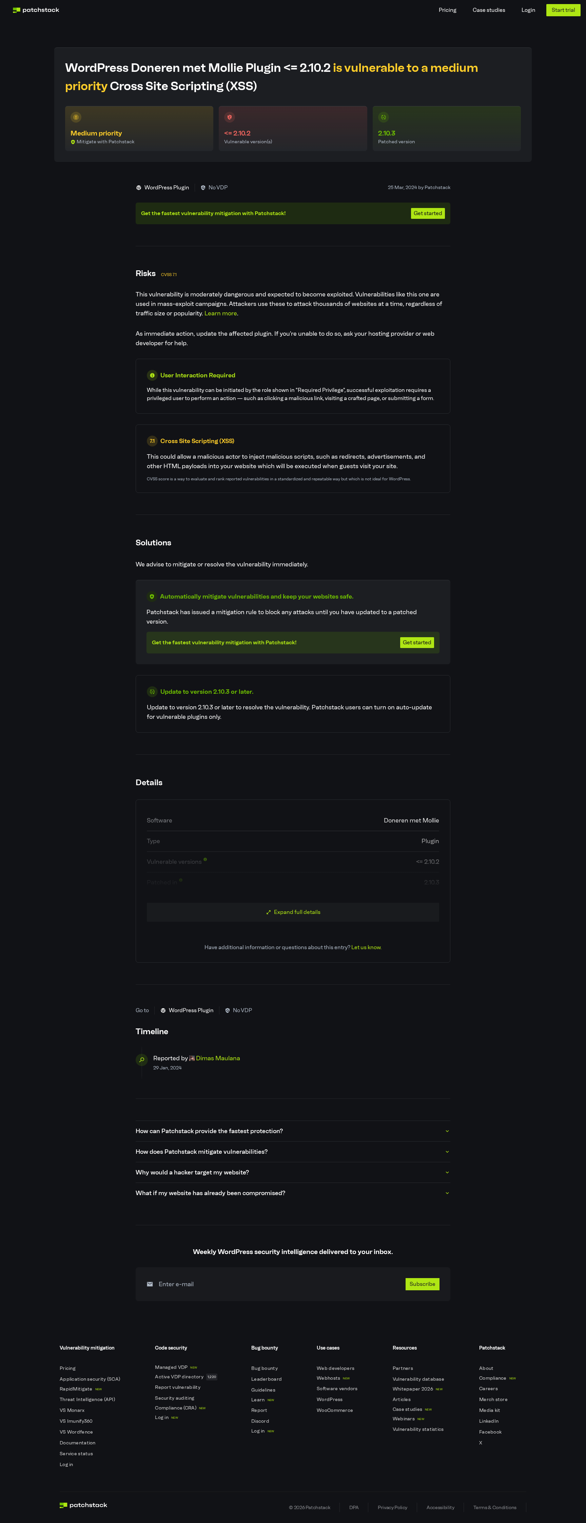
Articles (402, 1399)
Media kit (490, 1410)
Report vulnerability (178, 1387)
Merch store (494, 1399)
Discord (260, 1421)
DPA (353, 1507)
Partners (403, 1368)
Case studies (489, 10)
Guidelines (263, 1390)
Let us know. (366, 947)
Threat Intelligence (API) (88, 1399)
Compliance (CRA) (180, 1408)
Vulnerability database (419, 1379)
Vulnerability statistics (419, 1429)
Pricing (447, 10)
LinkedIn (489, 1421)
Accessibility (440, 1507)
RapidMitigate (81, 1389)
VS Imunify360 (77, 1421)
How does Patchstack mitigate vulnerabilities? (202, 1151)
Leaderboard (267, 1379)
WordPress (330, 1399)
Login (528, 10)
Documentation (78, 1443)
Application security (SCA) (90, 1379)
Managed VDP (176, 1367)
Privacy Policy (392, 1507)
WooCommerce (335, 1410)
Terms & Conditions (494, 1507)
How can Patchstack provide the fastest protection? (209, 1131)
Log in (67, 1464)
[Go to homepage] (84, 1507)
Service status (77, 1454)
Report (260, 1410)
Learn (262, 1400)
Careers (489, 1389)
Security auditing (175, 1398)
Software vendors (338, 1389)
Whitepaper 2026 (418, 1389)
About (487, 1368)
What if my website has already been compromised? (210, 1193)
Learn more (220, 313)
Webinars (408, 1419)
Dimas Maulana (218, 1058)
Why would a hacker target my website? (192, 1172)
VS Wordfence (77, 1432)
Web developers (336, 1368)
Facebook (491, 1432)
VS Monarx (73, 1410)
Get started (428, 213)
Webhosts (333, 1378)
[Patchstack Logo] (35, 10)
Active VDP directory (185, 1377)
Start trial (563, 10)
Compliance (497, 1378)
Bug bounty (265, 1368)
